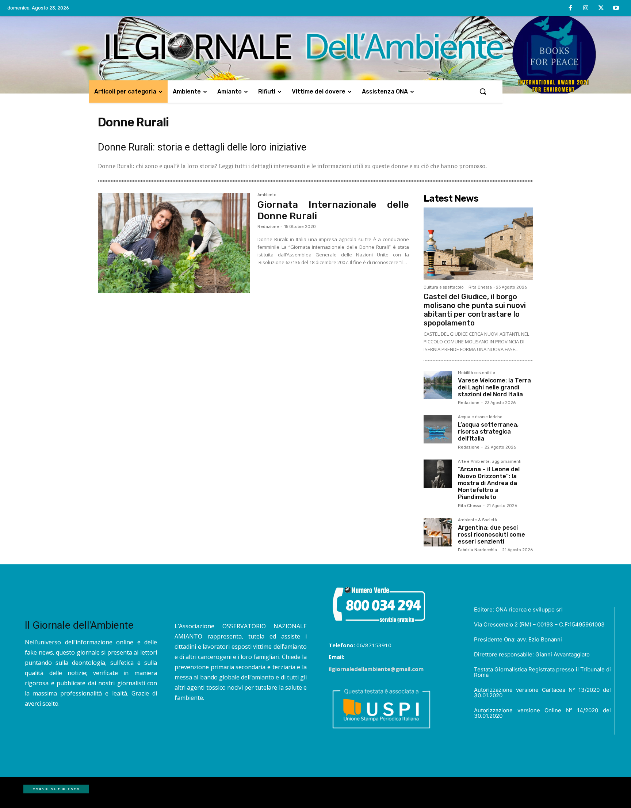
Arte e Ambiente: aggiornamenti (489, 462)
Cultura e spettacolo (444, 287)
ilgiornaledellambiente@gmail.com (376, 668)
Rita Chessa (480, 287)
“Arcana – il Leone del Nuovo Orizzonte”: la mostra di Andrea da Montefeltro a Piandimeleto (489, 483)
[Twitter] (601, 8)
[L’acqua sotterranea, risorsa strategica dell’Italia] (438, 429)
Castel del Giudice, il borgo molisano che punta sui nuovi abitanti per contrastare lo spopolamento (475, 309)
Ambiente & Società (477, 520)
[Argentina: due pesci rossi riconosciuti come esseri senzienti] (438, 532)
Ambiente (266, 195)
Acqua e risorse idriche (480, 417)
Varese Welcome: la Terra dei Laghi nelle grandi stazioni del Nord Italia (494, 387)
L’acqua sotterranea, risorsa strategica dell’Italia (488, 431)
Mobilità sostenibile (476, 373)
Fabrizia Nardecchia (477, 550)
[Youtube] (616, 8)
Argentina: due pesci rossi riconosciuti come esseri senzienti (491, 534)
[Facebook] (570, 8)
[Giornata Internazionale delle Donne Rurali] (174, 243)
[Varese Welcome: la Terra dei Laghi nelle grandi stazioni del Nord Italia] (438, 385)
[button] (483, 91)
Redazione (268, 226)
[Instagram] (585, 8)
